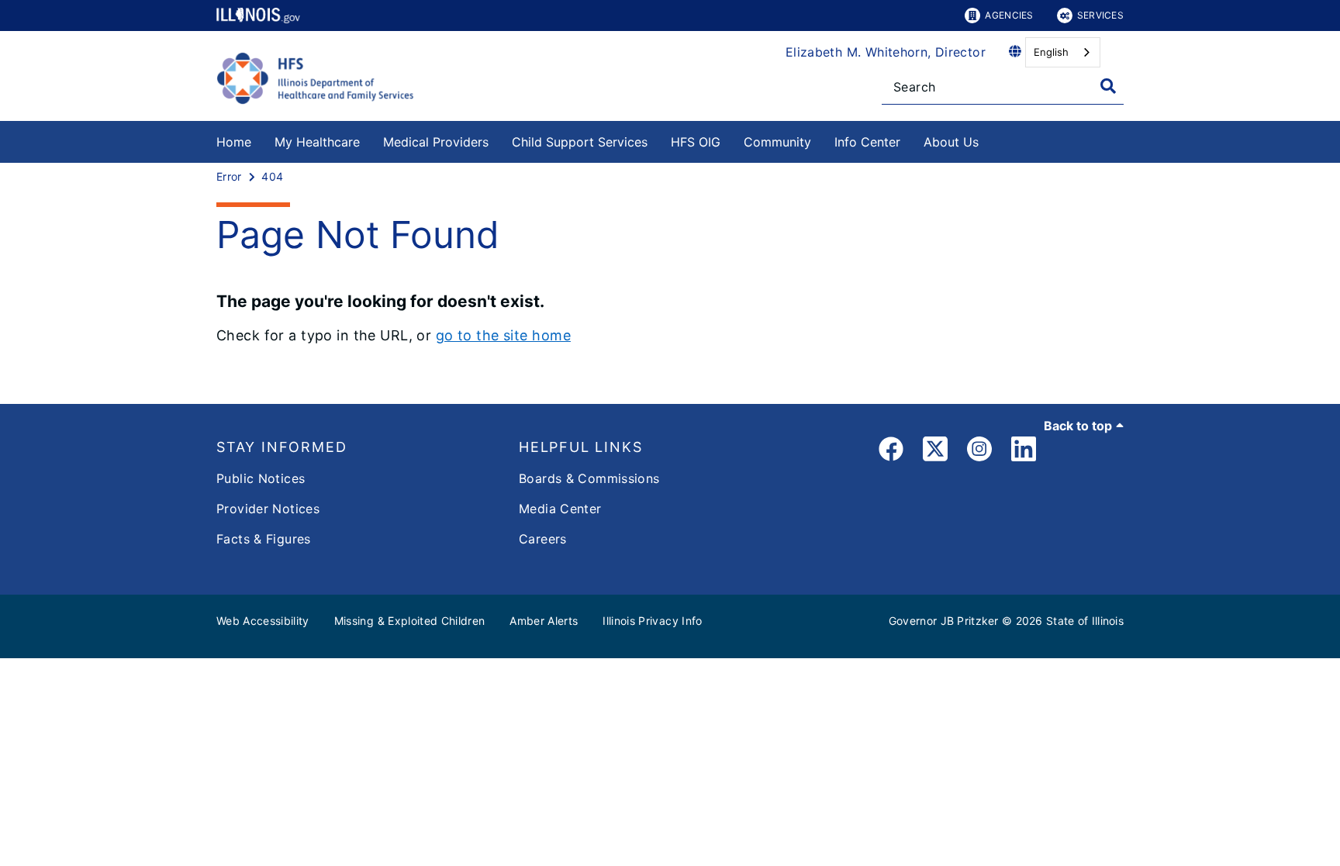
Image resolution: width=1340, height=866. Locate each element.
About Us (951, 142)
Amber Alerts (543, 620)
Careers (543, 539)
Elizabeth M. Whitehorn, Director (886, 52)
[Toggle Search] (1108, 86)
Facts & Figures (263, 539)
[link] (891, 451)
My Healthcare (317, 142)
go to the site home (503, 335)
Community (777, 142)
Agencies (1009, 15)
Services (1100, 15)
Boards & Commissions (589, 478)
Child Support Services (580, 142)
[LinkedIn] (1023, 451)
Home (233, 142)
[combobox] (1062, 52)
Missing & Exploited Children (409, 620)
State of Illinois (1085, 620)
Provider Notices (267, 508)
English (1051, 52)
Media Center (560, 508)
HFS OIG (695, 142)
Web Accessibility (262, 620)
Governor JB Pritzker (944, 620)
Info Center (867, 142)
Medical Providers (436, 142)
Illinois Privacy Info (652, 620)
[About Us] (990, 139)
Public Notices (260, 478)
